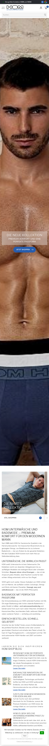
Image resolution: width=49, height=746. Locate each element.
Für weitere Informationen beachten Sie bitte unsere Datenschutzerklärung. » (24, 740)
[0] (46, 7)
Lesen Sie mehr (19, 668)
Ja (42, 733)
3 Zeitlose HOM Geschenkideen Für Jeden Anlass (29, 695)
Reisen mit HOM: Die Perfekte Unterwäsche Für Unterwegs (28, 654)
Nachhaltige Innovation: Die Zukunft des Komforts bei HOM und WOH (29, 674)
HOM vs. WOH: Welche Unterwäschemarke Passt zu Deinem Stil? (28, 715)
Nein (25, 736)
